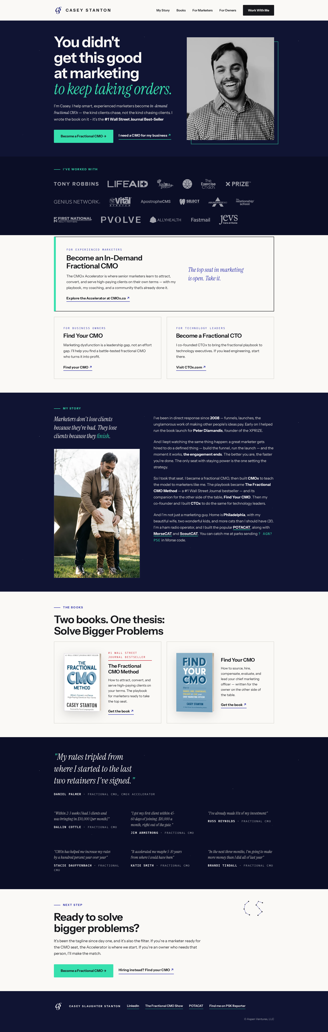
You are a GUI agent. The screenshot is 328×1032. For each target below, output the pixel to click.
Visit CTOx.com (189, 367)
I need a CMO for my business (143, 135)
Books (181, 10)
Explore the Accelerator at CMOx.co (96, 298)
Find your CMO (75, 367)
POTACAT (196, 1006)
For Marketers (202, 10)
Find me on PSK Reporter (227, 1006)
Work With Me (258, 10)
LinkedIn (133, 1006)
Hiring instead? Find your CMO (144, 970)
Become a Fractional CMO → (83, 136)
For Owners (227, 10)
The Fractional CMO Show (164, 1006)
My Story (163, 10)
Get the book (119, 711)
